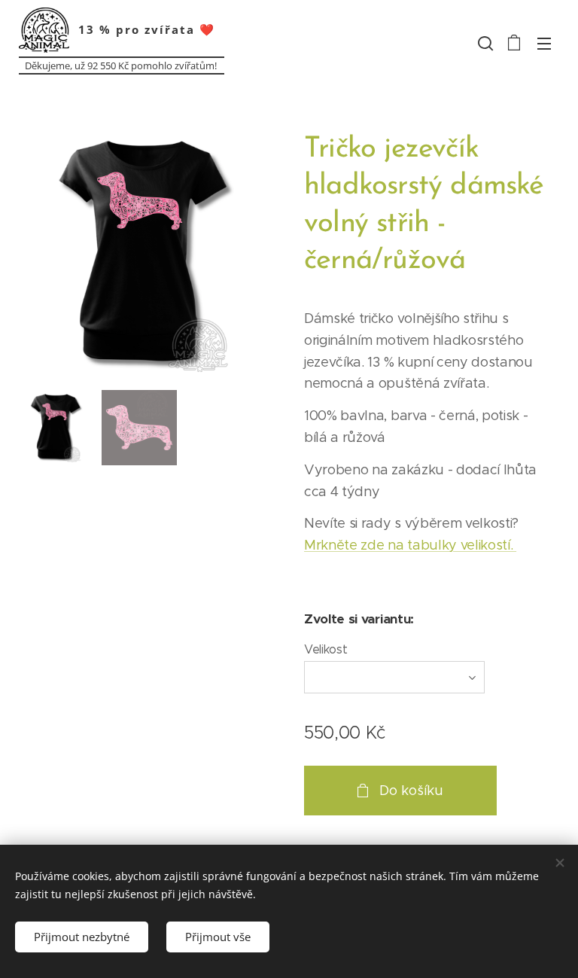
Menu (544, 43)
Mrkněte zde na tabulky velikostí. (410, 545)
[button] (484, 43)
